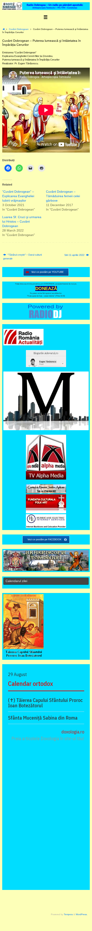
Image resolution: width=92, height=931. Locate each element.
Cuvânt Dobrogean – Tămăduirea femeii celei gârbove (63, 196)
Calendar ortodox (30, 683)
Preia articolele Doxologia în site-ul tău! (47, 738)
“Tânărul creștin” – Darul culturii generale (22, 256)
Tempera (68, 914)
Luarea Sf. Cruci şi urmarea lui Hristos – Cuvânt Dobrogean (21, 221)
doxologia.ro (72, 732)
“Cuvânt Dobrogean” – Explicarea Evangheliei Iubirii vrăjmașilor (18, 196)
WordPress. (82, 914)
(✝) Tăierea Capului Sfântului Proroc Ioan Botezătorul (45, 702)
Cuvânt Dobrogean (19, 29)
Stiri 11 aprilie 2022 (74, 255)
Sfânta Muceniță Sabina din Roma (42, 717)
